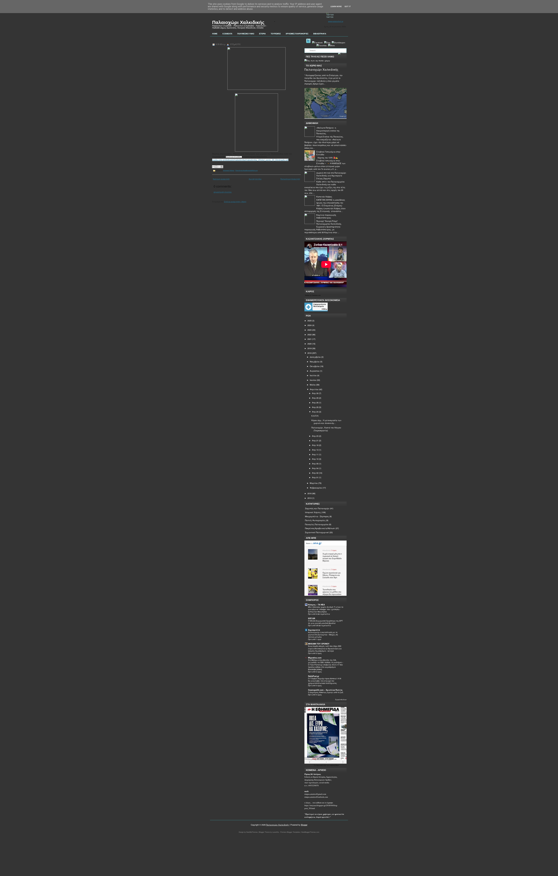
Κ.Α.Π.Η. (315, 415)
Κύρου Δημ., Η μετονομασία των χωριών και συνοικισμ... (326, 422)
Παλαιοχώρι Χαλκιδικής (238, 22)
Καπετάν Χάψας (324, 196)
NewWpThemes (252, 832)
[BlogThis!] (216, 166)
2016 (309, 493)
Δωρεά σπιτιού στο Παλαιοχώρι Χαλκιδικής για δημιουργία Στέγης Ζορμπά (331, 175)
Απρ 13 (315, 449)
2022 (309, 334)
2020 (309, 343)
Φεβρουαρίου (316, 487)
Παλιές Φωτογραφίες (315, 520)
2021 (309, 339)
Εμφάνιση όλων (341, 700)
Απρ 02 (315, 473)
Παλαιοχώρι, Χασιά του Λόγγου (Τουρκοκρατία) (251, 40)
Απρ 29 (315, 398)
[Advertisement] (87, 855)
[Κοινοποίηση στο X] (219, 166)
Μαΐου (313, 384)
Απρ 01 (315, 477)
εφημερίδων (334, 765)
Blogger (304, 824)
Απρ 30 (315, 393)
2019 (309, 348)
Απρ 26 (315, 402)
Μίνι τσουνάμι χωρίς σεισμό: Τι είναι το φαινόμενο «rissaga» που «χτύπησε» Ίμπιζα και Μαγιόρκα (325, 609)
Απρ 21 (315, 440)
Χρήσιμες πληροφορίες (297, 34)
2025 (309, 320)
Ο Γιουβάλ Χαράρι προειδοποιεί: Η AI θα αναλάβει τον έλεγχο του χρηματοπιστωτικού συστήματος (324, 680)
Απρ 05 (315, 463)
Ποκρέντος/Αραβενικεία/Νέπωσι (246, 170)
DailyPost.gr (313, 676)
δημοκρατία (314, 629)
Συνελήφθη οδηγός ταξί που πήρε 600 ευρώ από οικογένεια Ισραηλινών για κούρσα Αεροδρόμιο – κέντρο (325, 648)
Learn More (336, 7)
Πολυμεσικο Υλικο (245, 34)
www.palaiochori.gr (335, 21)
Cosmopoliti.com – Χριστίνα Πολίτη (325, 690)
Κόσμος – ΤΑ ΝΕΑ (316, 604)
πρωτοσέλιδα (321, 765)
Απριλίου (314, 389)
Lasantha (275, 832)
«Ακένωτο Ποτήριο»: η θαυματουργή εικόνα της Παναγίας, (327, 130)
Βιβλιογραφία (319, 34)
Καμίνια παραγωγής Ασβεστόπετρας (326, 216)
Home (214, 34)
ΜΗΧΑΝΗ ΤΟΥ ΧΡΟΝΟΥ (318, 643)
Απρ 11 (315, 454)
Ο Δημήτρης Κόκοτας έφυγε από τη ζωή (325, 692)
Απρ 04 (315, 468)
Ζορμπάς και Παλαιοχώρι (317, 508)
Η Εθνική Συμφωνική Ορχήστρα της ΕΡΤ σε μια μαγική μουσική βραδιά (325, 621)
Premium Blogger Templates (290, 832)
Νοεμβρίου (315, 361)
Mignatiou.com (315, 657)
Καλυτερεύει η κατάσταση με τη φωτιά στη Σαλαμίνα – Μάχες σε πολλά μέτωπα (323, 634)
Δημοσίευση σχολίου (223, 192)
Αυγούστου (314, 370)
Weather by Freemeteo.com (313, 295)
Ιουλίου (313, 375)
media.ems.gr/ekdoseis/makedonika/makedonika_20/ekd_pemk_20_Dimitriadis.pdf (250, 160)
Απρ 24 (315, 411)
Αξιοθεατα (227, 34)
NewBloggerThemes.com (310, 832)
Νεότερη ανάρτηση (221, 179)
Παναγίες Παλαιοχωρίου (316, 524)
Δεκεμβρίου (315, 357)
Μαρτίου (314, 483)
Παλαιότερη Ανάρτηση (290, 179)
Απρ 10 (315, 459)
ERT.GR (311, 618)
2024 (309, 325)
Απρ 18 (315, 445)
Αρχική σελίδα (255, 179)
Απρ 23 (315, 436)
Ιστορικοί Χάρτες (228, 170)
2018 (309, 353)
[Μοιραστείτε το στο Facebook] (221, 166)
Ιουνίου (313, 380)
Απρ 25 (315, 407)
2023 (309, 329)
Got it (348, 7)
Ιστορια (262, 34)
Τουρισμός (276, 34)
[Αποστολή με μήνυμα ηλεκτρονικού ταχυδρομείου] (213, 166)
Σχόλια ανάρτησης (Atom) (235, 201)
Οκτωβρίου (315, 366)
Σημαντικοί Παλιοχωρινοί (317, 532)
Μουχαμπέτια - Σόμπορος (317, 516)
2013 (309, 498)
